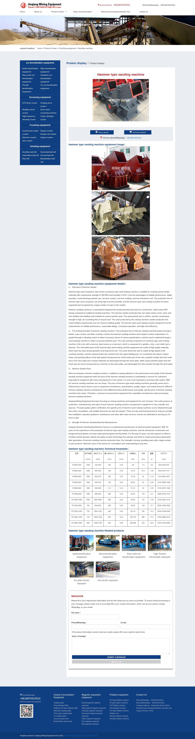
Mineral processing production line (115, 12)
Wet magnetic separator (90, 724)
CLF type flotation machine (119, 700)
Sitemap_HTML (92, 736)
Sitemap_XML (80, 736)
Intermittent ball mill (30, 155)
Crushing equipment (67, 48)
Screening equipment (40, 97)
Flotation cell (114, 713)
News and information (82, 12)
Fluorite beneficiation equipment (27, 88)
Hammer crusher (29, 137)
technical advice (139, 132)
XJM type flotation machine (119, 719)
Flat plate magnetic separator (92, 711)
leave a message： (79, 636)
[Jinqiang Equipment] (32, 6)
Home (22, 12)
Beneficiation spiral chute (63, 721)
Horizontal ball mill (48, 152)
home (39, 48)
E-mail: (124, 623)
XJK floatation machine (118, 708)
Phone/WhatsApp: (78, 623)
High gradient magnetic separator (94, 708)
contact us (143, 12)
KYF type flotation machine (119, 711)
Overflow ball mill (29, 152)
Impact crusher (46, 131)
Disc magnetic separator (90, 721)
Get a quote (103, 132)
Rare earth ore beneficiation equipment (28, 78)
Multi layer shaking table (62, 711)
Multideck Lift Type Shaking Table (66, 708)
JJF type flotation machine (119, 716)
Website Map (69, 736)
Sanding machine (85, 48)
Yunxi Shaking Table (61, 705)
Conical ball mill (46, 155)
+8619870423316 (133, 138)
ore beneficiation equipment (40, 63)
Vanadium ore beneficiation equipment (46, 78)
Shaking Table (59, 703)
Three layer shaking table (63, 713)
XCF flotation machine (117, 705)
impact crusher (46, 137)
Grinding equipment (40, 146)
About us (38, 12)
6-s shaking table (60, 716)
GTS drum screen (29, 103)
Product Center (57, 12)
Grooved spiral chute (61, 719)
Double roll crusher (48, 134)
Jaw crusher (27, 141)
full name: (76, 613)
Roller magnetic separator (91, 719)
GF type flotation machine (119, 703)
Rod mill (25, 159)
